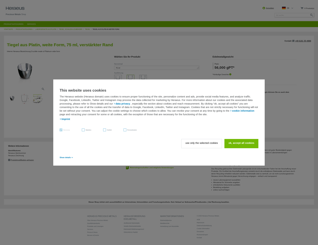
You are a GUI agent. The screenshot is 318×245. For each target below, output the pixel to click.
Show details (65, 157)
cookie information (243, 110)
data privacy (123, 103)
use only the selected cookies (201, 143)
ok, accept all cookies (241, 143)
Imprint (65, 119)
